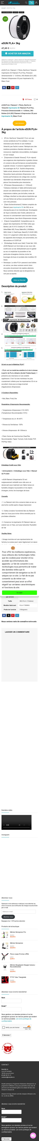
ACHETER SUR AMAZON (19, 53)
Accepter (19, 593)
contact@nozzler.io (8, 1077)
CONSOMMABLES (6, 12)
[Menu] (2, 2)
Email (4, 1006)
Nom (3, 998)
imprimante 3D (18, 207)
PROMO (22, 12)
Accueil (3, 8)
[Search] (26, 2)
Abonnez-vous (8, 917)
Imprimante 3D (14, 108)
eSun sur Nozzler (19, 280)
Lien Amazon (19, 123)
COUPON (15, 12)
